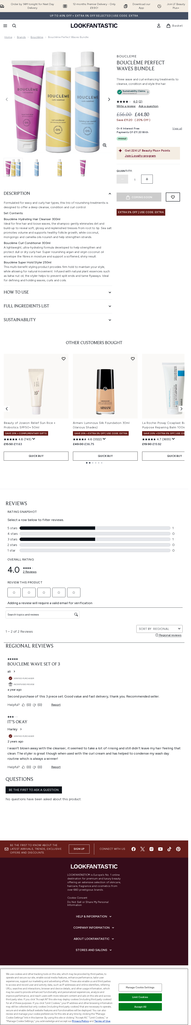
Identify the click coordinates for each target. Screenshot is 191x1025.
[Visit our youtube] (160, 849)
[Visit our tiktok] (169, 849)
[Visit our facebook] (133, 849)
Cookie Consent (77, 897)
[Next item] (181, 409)
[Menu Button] (5, 25)
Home (8, 37)
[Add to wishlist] (173, 197)
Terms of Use (102, 1021)
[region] (94, 997)
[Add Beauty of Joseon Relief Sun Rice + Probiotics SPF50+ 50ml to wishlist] (63, 358)
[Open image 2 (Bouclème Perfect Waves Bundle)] (36, 167)
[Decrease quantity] (122, 179)
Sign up (79, 849)
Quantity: (125, 171)
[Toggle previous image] (7, 99)
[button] (148, 93)
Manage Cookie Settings (140, 987)
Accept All (140, 1006)
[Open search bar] (14, 25)
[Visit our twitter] (142, 849)
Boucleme (127, 56)
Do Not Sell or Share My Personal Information (88, 904)
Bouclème (37, 37)
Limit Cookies (140, 997)
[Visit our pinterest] (178, 849)
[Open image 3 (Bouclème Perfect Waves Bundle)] (59, 167)
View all (177, 128)
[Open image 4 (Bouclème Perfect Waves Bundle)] (82, 167)
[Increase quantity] (147, 179)
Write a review (126, 106)
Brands (21, 37)
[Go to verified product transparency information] (133, 92)
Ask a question (148, 106)
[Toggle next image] (109, 99)
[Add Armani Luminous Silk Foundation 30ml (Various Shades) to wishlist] (132, 358)
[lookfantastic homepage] (94, 25)
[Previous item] (7, 409)
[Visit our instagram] (151, 849)
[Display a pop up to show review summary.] (34, 438)
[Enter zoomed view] (104, 145)
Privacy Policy (80, 1021)
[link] (158, 25)
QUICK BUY (36, 456)
